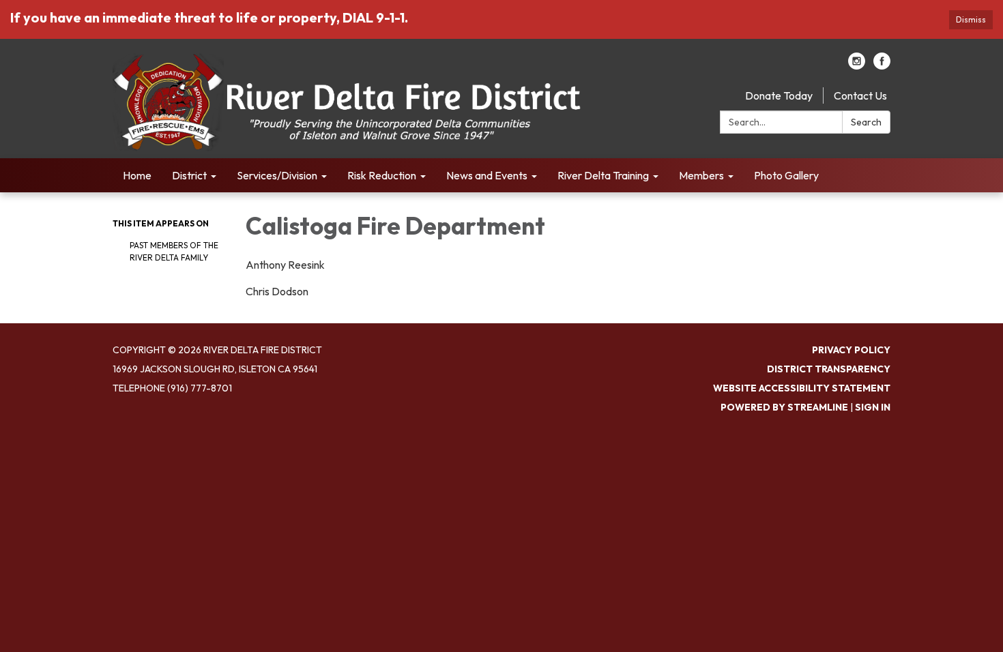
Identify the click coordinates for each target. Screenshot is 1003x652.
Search (866, 122)
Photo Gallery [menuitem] (786, 175)
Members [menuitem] (701, 175)
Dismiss (971, 19)
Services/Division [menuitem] (277, 175)
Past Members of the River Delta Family (174, 251)
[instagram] (856, 65)
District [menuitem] (189, 175)
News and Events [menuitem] (486, 175)
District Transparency (828, 369)
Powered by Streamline (784, 407)
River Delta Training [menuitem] (603, 175)
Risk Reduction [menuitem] (381, 175)
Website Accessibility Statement (801, 388)
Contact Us (860, 95)
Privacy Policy (851, 350)
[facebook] (881, 65)
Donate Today (779, 95)
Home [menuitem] (137, 175)
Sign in (872, 407)
